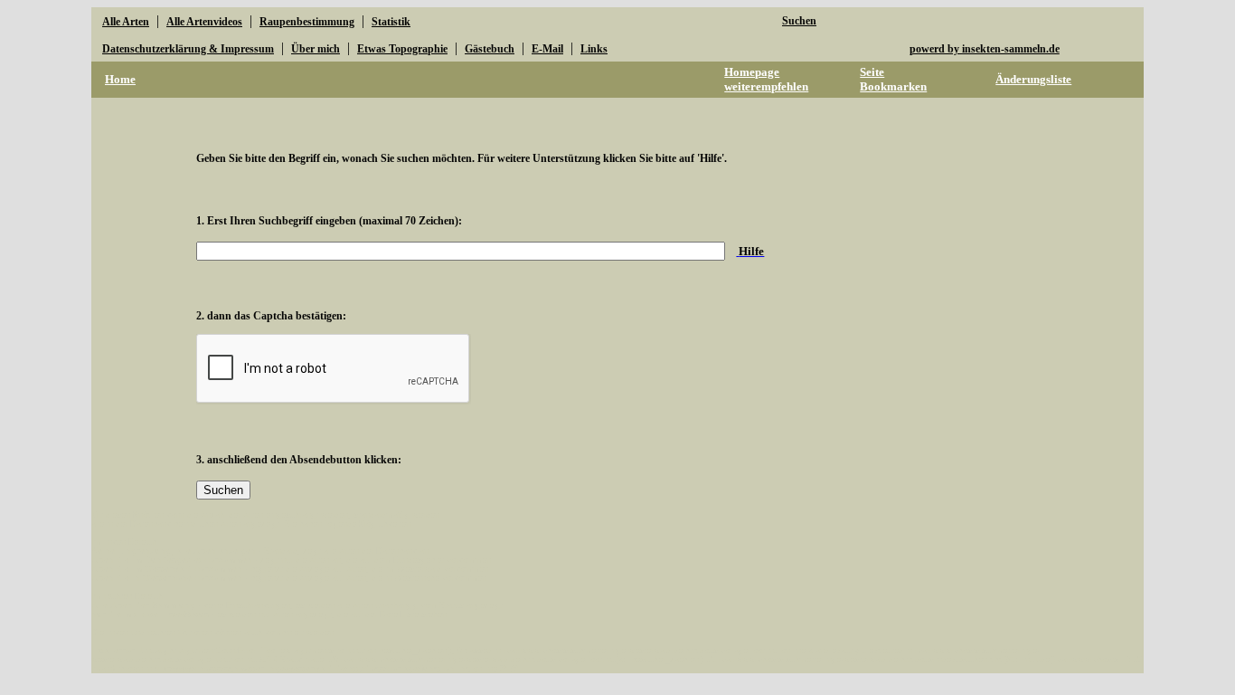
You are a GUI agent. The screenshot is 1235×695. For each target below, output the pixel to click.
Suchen (799, 20)
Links (594, 49)
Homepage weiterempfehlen (766, 79)
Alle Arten (125, 21)
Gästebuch (489, 49)
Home (120, 79)
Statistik (391, 21)
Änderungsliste (1033, 79)
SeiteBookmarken (893, 79)
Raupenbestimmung (306, 21)
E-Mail (547, 49)
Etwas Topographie (402, 49)
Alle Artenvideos (204, 21)
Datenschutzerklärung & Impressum (188, 49)
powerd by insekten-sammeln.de (985, 49)
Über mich (315, 49)
